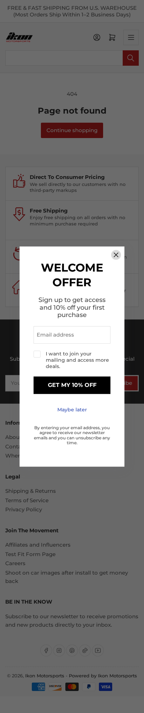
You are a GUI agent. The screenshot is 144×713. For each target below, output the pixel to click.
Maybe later (72, 409)
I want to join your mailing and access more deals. (77, 360)
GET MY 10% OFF (72, 385)
